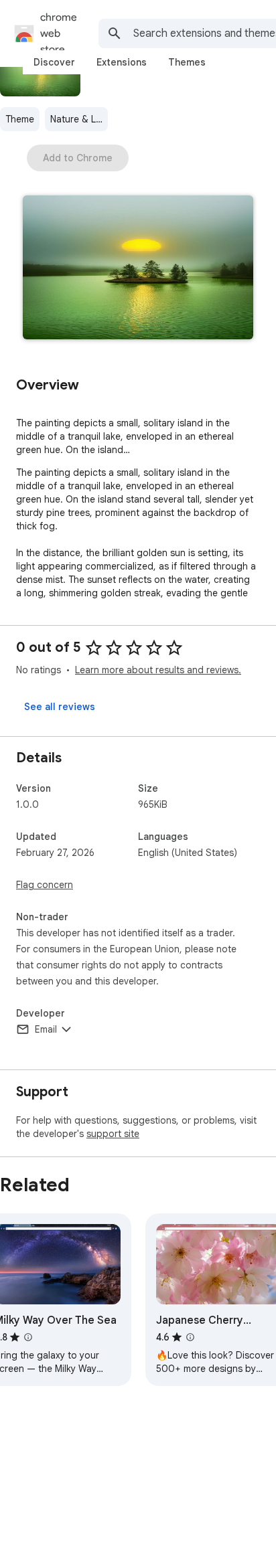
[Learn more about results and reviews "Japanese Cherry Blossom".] (190, 1337)
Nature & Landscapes (79, 119)
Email (46, 1029)
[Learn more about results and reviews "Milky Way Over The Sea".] (28, 1337)
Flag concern (44, 885)
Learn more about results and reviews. (158, 670)
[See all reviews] (59, 707)
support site (112, 1134)
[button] (138, 268)
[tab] (54, 62)
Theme (19, 119)
